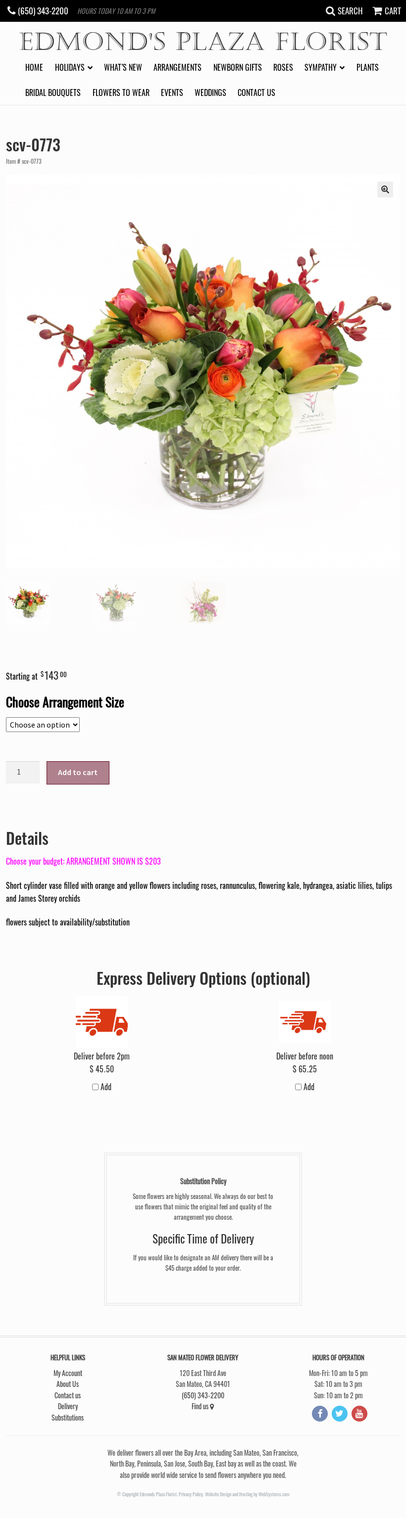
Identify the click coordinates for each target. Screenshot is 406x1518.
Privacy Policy (191, 1494)
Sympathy (320, 67)
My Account (67, 1373)
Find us (201, 1406)
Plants (367, 67)
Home (34, 67)
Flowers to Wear (121, 92)
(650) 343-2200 (203, 1395)
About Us (67, 1384)
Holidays (70, 67)
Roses (283, 67)
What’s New (123, 67)
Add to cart (78, 772)
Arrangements (177, 67)
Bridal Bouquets (53, 92)
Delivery (68, 1406)
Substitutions (67, 1417)
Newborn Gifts (237, 67)
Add (105, 1087)
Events (172, 92)
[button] (385, 189)
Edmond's (203, 42)
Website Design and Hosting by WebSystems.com (247, 1494)
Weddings (210, 92)
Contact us (256, 92)
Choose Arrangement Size (65, 701)
